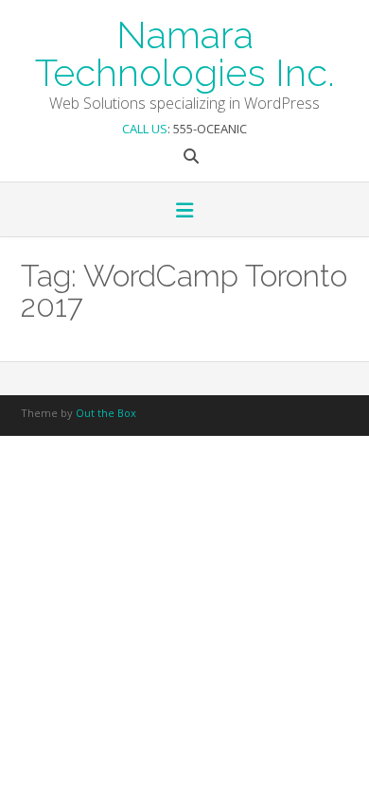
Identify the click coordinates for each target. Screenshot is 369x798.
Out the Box (106, 413)
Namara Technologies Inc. (185, 52)
